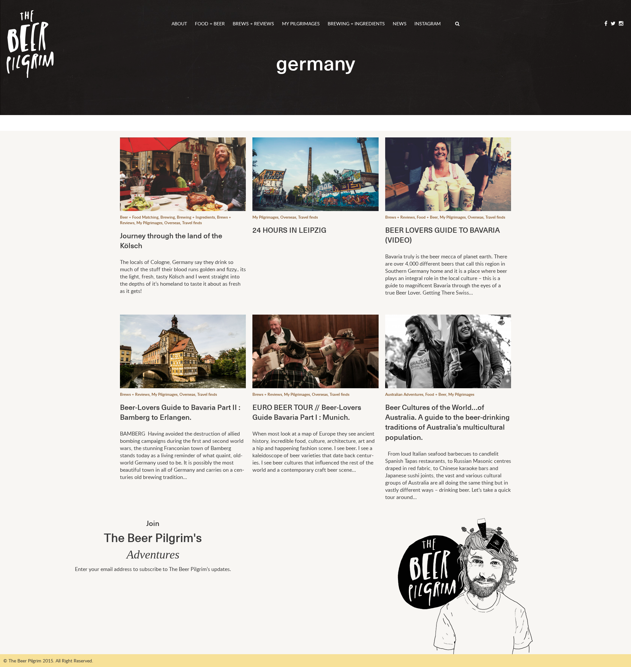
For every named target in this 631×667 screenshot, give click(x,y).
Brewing (167, 217)
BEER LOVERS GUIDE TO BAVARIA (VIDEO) (442, 234)
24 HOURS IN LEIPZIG (289, 229)
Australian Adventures (404, 394)
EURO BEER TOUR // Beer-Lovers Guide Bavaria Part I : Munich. (306, 411)
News (400, 23)
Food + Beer (210, 23)
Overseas (172, 223)
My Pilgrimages (301, 23)
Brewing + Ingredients (356, 23)
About (179, 23)
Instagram (427, 23)
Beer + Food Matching (139, 217)
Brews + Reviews (253, 23)
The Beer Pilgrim (30, 44)
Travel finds (192, 223)
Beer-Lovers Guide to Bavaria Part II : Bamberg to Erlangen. (180, 411)
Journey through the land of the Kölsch (171, 240)
